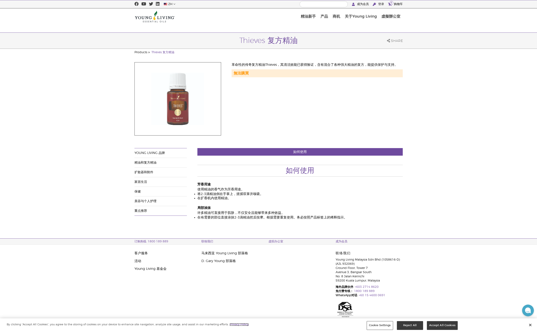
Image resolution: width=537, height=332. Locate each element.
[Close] (530, 324)
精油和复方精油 (145, 162)
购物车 (397, 3)
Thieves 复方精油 (162, 52)
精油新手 (308, 16)
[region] (268, 325)
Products (140, 52)
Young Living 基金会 (150, 268)
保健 (137, 191)
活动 (137, 261)
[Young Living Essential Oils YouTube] (143, 4)
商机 (336, 16)
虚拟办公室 (275, 241)
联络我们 (207, 241)
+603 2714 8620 (367, 286)
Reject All (410, 325)
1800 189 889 (364, 291)
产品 (324, 16)
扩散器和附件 (143, 172)
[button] (528, 310)
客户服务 (141, 253)
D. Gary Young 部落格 (218, 261)
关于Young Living (361, 16)
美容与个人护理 (145, 201)
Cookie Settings (380, 325)
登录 (381, 4)
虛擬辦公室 (391, 16)
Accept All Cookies (442, 325)
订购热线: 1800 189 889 (151, 241)
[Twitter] (151, 4)
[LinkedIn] (158, 4)
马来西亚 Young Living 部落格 (224, 253)
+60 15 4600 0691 (372, 295)
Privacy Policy (239, 324)
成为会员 (363, 4)
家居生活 (140, 181)
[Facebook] (136, 4)
